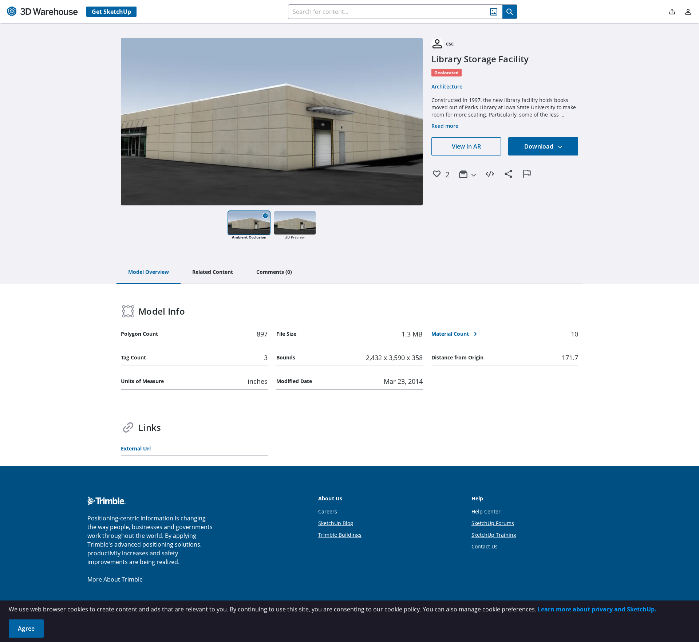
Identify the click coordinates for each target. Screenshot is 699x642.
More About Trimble (115, 579)
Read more (444, 125)
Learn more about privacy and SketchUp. (597, 609)
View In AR (466, 146)
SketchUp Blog (335, 523)
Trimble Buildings (340, 534)
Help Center (486, 511)
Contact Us (484, 546)
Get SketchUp (111, 12)
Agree (26, 629)
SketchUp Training (493, 534)
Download (539, 146)
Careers (327, 511)
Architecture (446, 86)
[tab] (148, 272)
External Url (136, 448)
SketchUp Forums (492, 523)
